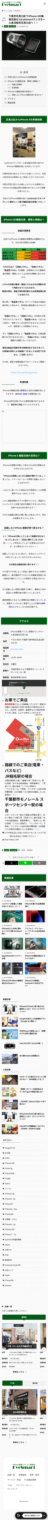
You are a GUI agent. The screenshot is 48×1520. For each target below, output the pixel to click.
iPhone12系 (9, 1163)
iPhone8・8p (10, 1224)
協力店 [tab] (35, 1383)
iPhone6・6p (10, 1199)
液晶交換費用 (17, 84)
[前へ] (4, 1349)
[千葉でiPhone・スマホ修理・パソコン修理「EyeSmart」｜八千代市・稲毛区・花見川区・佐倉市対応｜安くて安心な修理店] (11, 3)
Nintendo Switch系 (12, 1265)
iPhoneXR (9, 1204)
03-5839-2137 (14, 1424)
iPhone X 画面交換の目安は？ (20, 91)
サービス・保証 (14, 1479)
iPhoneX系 (12, 26)
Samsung (8, 1168)
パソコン (8, 1188)
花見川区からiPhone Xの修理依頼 (22, 77)
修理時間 (15, 87)
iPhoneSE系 (9, 1173)
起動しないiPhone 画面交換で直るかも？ (27, 94)
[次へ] (44, 1349)
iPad (6, 1255)
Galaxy (7, 1244)
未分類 (7, 1153)
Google (8, 1178)
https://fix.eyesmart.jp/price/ (24, 372)
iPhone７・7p (10, 1234)
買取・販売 (34, 1474)
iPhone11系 (9, 1193)
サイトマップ (12, 1489)
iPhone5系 (9, 1280)
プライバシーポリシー (24, 1485)
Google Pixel (10, 1148)
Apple (6, 26)
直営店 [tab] (24, 1317)
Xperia (7, 1183)
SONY (7, 1158)
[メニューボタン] (44, 3)
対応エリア (9, 1270)
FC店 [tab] (12, 1383)
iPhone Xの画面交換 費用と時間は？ (24, 81)
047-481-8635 (14, 1358)
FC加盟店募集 (30, 1479)
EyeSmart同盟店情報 (13, 1239)
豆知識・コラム (11, 1219)
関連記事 (11, 102)
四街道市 (29, 850)
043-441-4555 (17, 649)
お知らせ (8, 1249)
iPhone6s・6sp (11, 1209)
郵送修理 (8, 1260)
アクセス (11, 98)
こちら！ (14, 794)
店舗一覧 (11, 1474)
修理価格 (22, 1474)
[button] (11, 863)
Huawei (8, 1285)
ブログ (9, 1485)
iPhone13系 (9, 1229)
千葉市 (23, 850)
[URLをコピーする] (39, 863)
